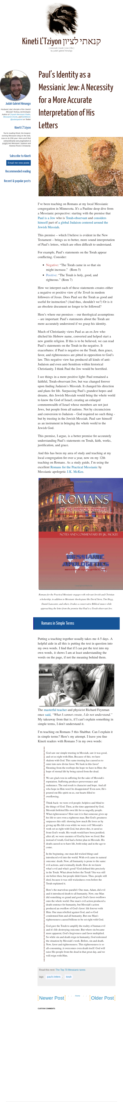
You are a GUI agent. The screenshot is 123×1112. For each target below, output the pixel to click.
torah (69, 976)
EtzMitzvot (26, 117)
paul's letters (53, 976)
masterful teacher (55, 709)
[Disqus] (76, 1051)
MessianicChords (10, 117)
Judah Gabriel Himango (18, 103)
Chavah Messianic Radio (20, 114)
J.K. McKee (75, 471)
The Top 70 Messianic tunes (70, 970)
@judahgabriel (16, 119)
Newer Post (51, 998)
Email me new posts (18, 163)
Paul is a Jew (46, 218)
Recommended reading (18, 171)
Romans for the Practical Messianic (74, 467)
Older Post (102, 998)
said (47, 714)
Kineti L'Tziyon (23, 127)
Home (77, 996)
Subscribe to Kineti (20, 156)
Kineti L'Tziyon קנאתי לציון (61, 42)
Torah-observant (76, 218)
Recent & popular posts (17, 181)
